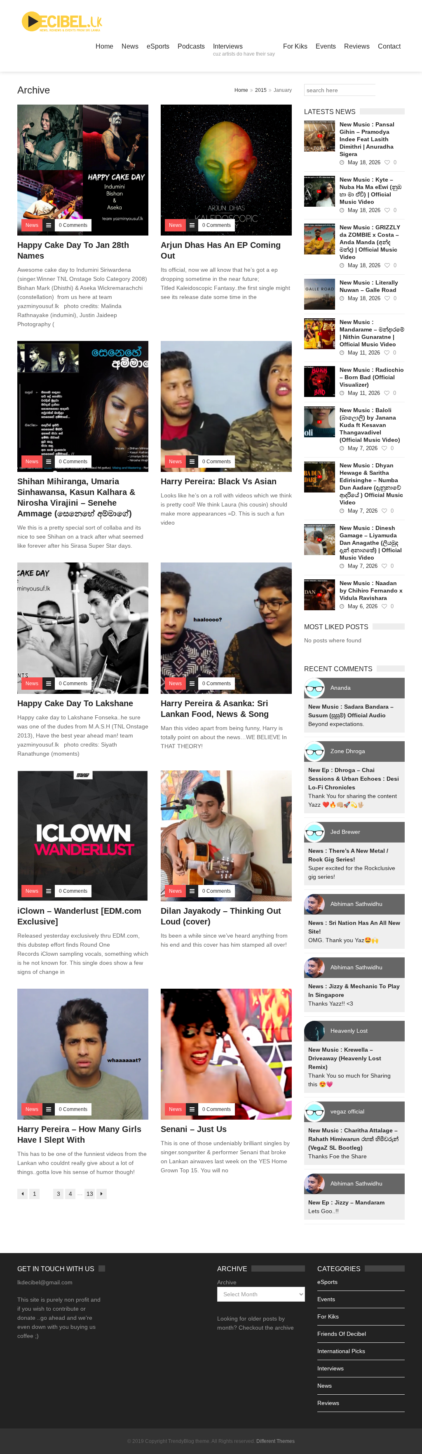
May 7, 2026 (362, 448)
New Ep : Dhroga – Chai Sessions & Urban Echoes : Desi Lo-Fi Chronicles (353, 779)
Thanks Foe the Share (337, 1156)
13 (90, 1193)
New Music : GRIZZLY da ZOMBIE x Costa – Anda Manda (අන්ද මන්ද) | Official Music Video (370, 242)
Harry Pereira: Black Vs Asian (219, 481)
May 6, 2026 (362, 606)
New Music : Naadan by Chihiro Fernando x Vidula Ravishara (371, 590)
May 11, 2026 (364, 353)
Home (104, 46)
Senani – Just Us (194, 1129)
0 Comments (73, 225)
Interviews (244, 50)
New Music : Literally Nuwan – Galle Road (369, 286)
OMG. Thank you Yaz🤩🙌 (343, 940)
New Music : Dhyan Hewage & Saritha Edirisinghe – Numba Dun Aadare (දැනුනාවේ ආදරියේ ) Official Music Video (371, 484)
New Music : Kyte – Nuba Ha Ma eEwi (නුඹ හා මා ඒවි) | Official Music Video (370, 190)
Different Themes (275, 1441)
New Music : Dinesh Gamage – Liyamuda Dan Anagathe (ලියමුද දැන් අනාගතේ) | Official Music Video (371, 543)
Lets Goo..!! (323, 1211)
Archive (227, 1282)
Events (326, 46)
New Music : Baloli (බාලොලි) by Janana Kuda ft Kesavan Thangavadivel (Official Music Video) (370, 425)
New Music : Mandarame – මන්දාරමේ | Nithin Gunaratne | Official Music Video (372, 333)
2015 (261, 90)
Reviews (357, 46)
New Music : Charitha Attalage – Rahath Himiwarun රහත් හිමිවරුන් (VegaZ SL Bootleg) (353, 1139)
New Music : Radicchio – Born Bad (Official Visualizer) (372, 377)
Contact (389, 46)
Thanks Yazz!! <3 (330, 1003)
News (130, 46)
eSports (158, 46)
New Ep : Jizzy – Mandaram (346, 1202)
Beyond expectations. (336, 724)
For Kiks (295, 46)
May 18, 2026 (364, 162)
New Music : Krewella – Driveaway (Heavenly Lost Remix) (344, 1058)
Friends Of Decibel (341, 1333)
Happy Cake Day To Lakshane (75, 703)
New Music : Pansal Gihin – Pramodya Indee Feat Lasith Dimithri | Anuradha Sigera (367, 139)
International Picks (341, 1351)
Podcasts (191, 46)
